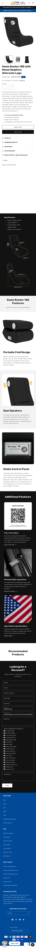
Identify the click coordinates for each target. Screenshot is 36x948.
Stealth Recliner (10, 762)
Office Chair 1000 (10, 746)
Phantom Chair (10, 749)
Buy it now (18, 132)
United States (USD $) (17, 930)
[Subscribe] (27, 913)
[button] (3, 3)
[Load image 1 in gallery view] (9, 60)
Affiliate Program (8, 833)
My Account (6, 844)
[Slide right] (33, 60)
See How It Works (9, 591)
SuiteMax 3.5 (9, 767)
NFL (4, 800)
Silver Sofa (8, 755)
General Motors (7, 823)
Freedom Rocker (10, 737)
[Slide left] (3, 60)
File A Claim (6, 837)
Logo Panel (8, 744)
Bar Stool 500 (9, 731)
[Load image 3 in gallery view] (27, 60)
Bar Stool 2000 (10, 733)
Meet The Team (7, 841)
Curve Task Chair (10, 735)
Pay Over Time (7, 852)
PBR (4, 815)
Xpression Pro (9, 769)
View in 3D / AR (9, 545)
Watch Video (8, 636)
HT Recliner (9, 742)
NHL (4, 807)
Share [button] (6, 160)
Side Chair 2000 (10, 753)
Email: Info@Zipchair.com (10, 870)
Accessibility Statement (10, 885)
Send (7, 785)
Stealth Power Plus (11, 764)
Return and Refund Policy (10, 874)
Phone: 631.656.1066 (9, 866)
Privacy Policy (7, 881)
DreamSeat (6, 856)
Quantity (4, 83)
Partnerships (7, 848)
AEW (4, 811)
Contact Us (6, 878)
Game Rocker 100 (10, 740)
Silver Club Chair (10, 758)
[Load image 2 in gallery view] (18, 60)
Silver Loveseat (10, 760)
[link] (18, 247)
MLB (4, 804)
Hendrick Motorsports (9, 819)
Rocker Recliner (10, 751)
